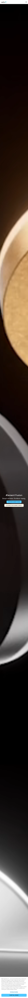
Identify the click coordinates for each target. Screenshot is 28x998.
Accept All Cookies (14, 995)
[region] (14, 987)
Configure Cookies (14, 992)
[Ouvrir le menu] (26, 2)
